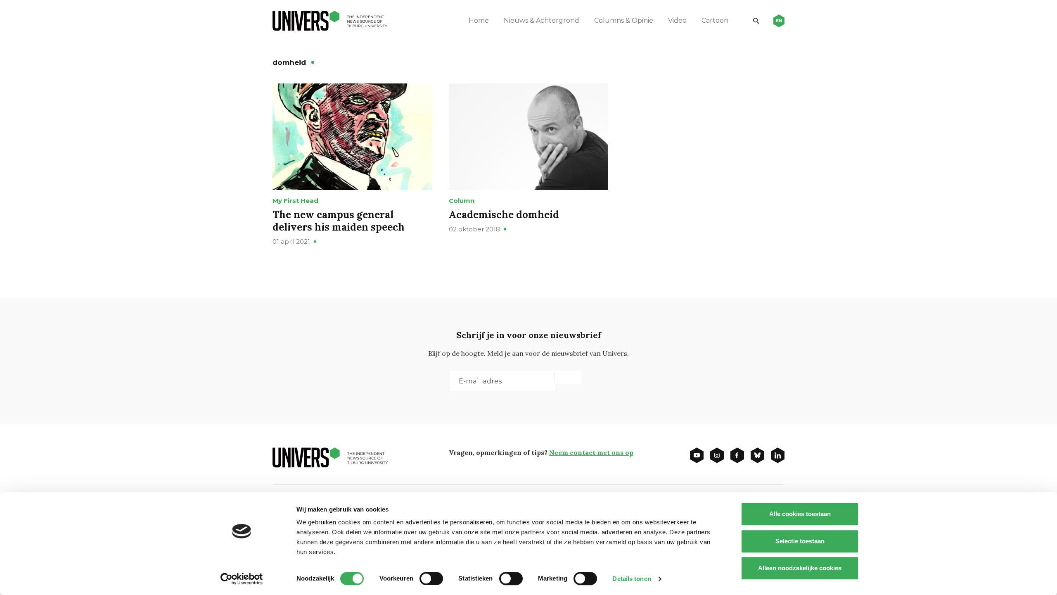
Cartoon (715, 20)
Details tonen (631, 578)
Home (479, 20)
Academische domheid (504, 214)
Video (677, 20)
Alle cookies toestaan (800, 513)
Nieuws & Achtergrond (541, 20)
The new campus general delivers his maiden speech (339, 220)
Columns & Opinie (623, 20)
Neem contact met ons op (591, 452)
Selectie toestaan (800, 541)
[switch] (431, 578)
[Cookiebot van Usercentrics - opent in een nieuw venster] (242, 579)
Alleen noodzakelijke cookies (799, 567)
